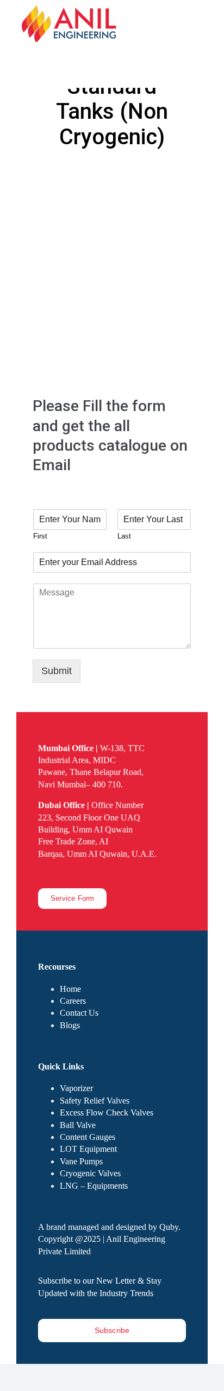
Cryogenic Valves (90, 1173)
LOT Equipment (88, 1148)
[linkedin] (76, 873)
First (40, 536)
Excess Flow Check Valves (106, 1112)
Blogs (70, 1025)
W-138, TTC (91, 748)
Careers (73, 1000)
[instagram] (58, 873)
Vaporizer (76, 1088)
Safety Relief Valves (94, 1100)
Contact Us (79, 1012)
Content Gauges (87, 1137)
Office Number (91, 805)
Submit (56, 670)
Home (70, 988)
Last (124, 536)
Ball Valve (78, 1125)
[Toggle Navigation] (201, 59)
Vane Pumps (81, 1161)
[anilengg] (70, 10)
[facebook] (41, 873)
